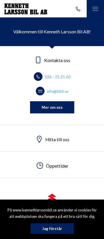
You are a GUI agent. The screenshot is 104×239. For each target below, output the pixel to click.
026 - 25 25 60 (57, 77)
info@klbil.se (57, 91)
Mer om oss (52, 107)
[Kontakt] (78, 8)
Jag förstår (52, 228)
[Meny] (95, 8)
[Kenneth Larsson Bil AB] (25, 9)
